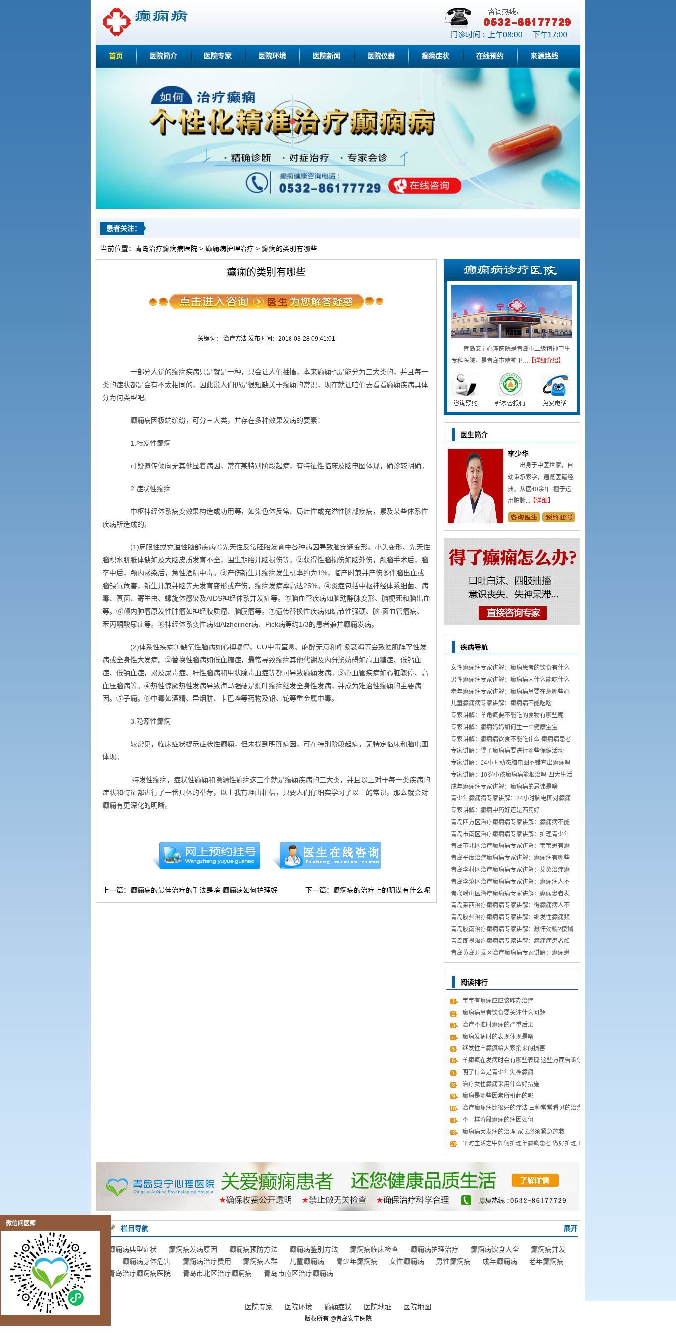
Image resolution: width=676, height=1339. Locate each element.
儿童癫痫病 (307, 1261)
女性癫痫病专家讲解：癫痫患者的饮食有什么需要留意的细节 (510, 669)
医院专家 (218, 56)
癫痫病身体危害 (146, 1261)
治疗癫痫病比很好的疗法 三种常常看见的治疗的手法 (522, 1109)
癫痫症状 (435, 56)
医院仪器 (381, 56)
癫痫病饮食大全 (495, 1249)
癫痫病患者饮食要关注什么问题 (503, 1012)
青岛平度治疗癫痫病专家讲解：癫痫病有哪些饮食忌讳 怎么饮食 (510, 859)
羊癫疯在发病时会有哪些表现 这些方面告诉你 (522, 1060)
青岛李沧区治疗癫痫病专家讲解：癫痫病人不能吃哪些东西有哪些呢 (510, 883)
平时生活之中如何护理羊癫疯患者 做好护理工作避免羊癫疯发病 (522, 1144)
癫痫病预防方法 (253, 1249)
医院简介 (163, 56)
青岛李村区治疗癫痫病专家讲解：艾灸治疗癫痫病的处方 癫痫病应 (510, 871)
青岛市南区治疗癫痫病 (298, 1273)
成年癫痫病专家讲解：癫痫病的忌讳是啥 (504, 786)
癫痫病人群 (260, 1261)
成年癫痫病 (500, 1261)
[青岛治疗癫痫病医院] (338, 206)
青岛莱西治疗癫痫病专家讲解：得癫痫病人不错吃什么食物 (510, 906)
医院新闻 (326, 56)
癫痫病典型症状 (132, 1249)
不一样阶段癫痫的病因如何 (497, 1119)
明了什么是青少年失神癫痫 (497, 1072)
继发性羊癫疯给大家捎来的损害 (503, 1048)
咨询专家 (524, 517)
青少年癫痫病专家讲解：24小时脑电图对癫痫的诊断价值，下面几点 (511, 799)
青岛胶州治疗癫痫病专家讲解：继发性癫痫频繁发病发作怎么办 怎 (510, 918)
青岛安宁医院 (354, 1318)
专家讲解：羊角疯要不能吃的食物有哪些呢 (507, 715)
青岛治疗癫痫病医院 (166, 248)
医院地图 (417, 1307)
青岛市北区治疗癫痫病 (217, 1273)
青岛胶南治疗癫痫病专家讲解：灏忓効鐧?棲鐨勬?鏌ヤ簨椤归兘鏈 (512, 930)
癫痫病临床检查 (374, 1249)
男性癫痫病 (453, 1261)
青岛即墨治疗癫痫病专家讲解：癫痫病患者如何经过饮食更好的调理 (510, 942)
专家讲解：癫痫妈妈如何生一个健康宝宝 (504, 727)
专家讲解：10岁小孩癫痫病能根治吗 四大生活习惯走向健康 (511, 776)
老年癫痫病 (546, 1261)
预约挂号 (206, 855)
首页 (116, 56)
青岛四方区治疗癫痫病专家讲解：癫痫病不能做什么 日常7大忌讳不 (510, 823)
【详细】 (542, 500)
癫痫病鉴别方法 (314, 1249)
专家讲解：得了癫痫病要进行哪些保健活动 (507, 750)
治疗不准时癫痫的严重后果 (497, 1024)
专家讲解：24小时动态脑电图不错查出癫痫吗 (511, 762)
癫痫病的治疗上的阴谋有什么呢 (381, 890)
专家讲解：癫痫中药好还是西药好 (495, 810)
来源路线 (544, 56)
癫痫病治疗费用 (207, 1261)
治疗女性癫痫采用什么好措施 (500, 1084)
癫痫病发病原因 (193, 1249)
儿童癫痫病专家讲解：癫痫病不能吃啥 (501, 703)
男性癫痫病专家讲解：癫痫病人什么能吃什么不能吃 (510, 681)
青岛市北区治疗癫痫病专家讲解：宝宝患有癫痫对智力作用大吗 (510, 847)
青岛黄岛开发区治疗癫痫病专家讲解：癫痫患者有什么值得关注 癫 (510, 954)
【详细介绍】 (546, 360)
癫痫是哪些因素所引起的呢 (497, 1095)
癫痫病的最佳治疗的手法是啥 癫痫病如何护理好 (204, 890)
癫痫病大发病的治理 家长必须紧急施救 (513, 1131)
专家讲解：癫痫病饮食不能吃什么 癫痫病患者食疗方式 (511, 740)
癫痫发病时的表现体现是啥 (497, 1036)
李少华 (518, 454)
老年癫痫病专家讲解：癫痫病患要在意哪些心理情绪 (510, 692)
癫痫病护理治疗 (229, 248)
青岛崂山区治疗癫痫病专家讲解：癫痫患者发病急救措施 (510, 894)
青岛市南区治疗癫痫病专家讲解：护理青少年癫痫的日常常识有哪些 (510, 835)
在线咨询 (327, 855)
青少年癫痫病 (357, 1261)
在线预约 (490, 56)
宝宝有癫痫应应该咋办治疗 (497, 1000)
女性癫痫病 (406, 1261)
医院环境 (272, 56)
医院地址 (377, 1307)
